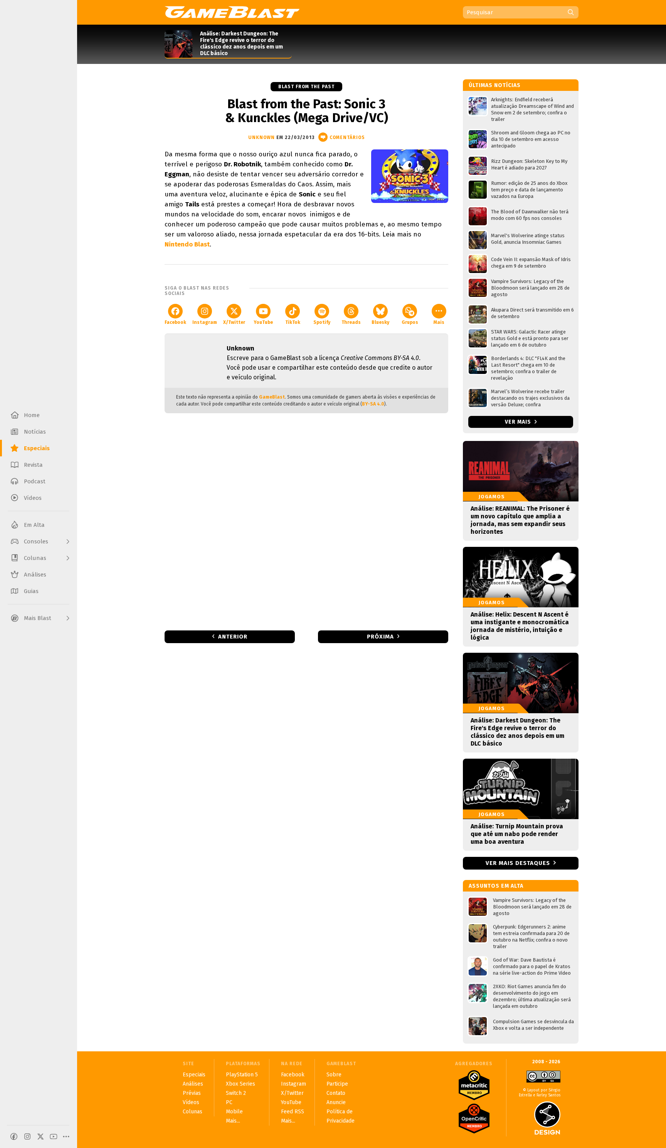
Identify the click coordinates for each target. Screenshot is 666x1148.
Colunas (192, 1111)
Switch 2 (236, 1093)
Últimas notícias (495, 85)
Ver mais (519, 422)
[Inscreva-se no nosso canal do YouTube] (53, 1136)
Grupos (410, 322)
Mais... (233, 1121)
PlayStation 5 (242, 1074)
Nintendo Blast (187, 244)
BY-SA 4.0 (373, 404)
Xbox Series (240, 1084)
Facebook (175, 322)
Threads (351, 322)
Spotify (321, 322)
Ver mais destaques (518, 863)
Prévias (192, 1093)
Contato (335, 1093)
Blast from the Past (306, 86)
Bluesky (380, 322)
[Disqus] (306, 521)
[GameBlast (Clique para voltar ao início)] (232, 12)
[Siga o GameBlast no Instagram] (27, 1136)
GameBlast (272, 397)
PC (229, 1102)
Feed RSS (292, 1111)
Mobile (234, 1111)
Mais (439, 322)
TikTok (292, 322)
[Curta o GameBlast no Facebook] (14, 1136)
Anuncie (336, 1102)
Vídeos (191, 1102)
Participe (337, 1084)
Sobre (333, 1074)
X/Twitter (234, 322)
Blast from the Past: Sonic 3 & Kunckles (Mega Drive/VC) (306, 111)
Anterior (232, 636)
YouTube (263, 322)
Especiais (194, 1074)
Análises (193, 1084)
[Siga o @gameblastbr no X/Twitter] (40, 1136)
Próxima (380, 636)
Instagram (204, 322)
